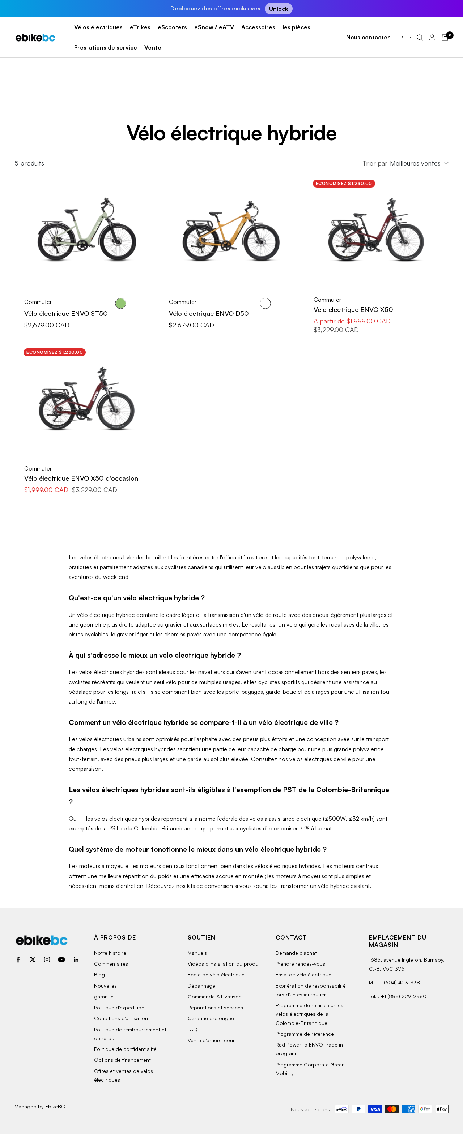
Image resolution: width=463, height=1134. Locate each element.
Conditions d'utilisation (121, 1018)
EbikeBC (55, 1106)
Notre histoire (110, 953)
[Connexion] (432, 37)
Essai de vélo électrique (303, 974)
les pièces (296, 27)
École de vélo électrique (216, 974)
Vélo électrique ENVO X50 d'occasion (81, 478)
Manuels (197, 953)
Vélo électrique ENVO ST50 (66, 313)
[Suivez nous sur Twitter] (32, 959)
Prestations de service (105, 47)
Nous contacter (368, 37)
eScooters (172, 27)
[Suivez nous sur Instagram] (47, 959)
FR (400, 37)
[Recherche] (420, 37)
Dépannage (201, 986)
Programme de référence (305, 1034)
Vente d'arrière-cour (211, 1040)
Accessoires (258, 27)
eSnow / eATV (214, 27)
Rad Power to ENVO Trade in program (309, 1048)
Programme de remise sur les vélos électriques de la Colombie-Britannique (309, 1014)
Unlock (278, 8)
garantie (104, 996)
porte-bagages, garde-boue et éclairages (277, 691)
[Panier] (445, 37)
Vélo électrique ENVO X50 (353, 309)
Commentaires (111, 964)
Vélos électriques (98, 27)
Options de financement (122, 1060)
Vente (152, 47)
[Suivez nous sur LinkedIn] (76, 959)
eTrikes (140, 27)
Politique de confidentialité (125, 1049)
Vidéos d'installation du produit (224, 964)
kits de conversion (210, 885)
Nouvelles (105, 986)
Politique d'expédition (119, 1007)
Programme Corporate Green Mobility (310, 1068)
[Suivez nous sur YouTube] (61, 959)
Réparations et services (215, 1007)
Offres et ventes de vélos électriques (123, 1075)
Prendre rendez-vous (300, 964)
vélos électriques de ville (320, 759)
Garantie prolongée (211, 1018)
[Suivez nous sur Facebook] (18, 959)
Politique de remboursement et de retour (130, 1033)
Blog (99, 974)
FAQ (192, 1029)
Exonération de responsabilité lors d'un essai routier (311, 990)
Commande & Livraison (215, 996)
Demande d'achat (296, 953)
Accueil (23, 77)
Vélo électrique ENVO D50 (209, 313)
